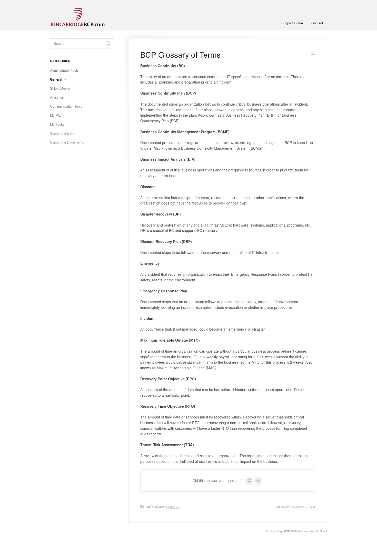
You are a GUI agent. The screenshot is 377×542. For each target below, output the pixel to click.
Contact (317, 23)
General (56, 79)
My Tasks (57, 124)
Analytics (57, 97)
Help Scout (320, 531)
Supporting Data (62, 133)
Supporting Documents (67, 142)
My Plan (56, 115)
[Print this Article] (313, 55)
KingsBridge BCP (279, 531)
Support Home (292, 23)
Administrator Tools (64, 70)
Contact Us (173, 506)
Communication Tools (66, 106)
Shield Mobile (60, 88)
